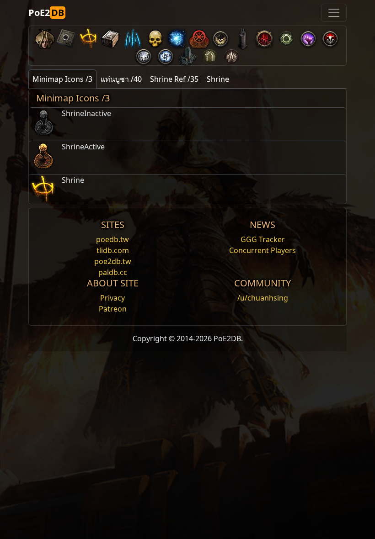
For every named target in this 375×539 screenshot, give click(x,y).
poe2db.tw (112, 261)
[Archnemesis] (155, 37)
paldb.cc (112, 272)
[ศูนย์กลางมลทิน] (264, 37)
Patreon (113, 309)
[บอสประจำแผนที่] (220, 37)
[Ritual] (330, 37)
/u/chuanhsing (262, 298)
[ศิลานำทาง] (67, 37)
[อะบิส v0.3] (286, 37)
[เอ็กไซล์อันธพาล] (198, 37)
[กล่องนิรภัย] (111, 37)
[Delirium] (144, 54)
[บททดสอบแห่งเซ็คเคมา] (209, 54)
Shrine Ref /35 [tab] (174, 79)
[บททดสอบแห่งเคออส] (231, 54)
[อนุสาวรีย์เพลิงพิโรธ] (187, 54)
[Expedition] (166, 54)
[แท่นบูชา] (89, 37)
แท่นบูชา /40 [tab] (121, 79)
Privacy (112, 298)
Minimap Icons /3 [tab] (62, 79)
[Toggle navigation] (334, 13)
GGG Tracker (263, 239)
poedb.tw (112, 239)
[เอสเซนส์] (133, 37)
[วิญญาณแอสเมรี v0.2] (177, 37)
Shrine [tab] (218, 79)
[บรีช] (308, 37)
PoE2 (46, 12)
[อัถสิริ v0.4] (45, 37)
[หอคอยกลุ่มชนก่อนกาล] (242, 37)
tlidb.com (112, 250)
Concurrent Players (262, 250)
